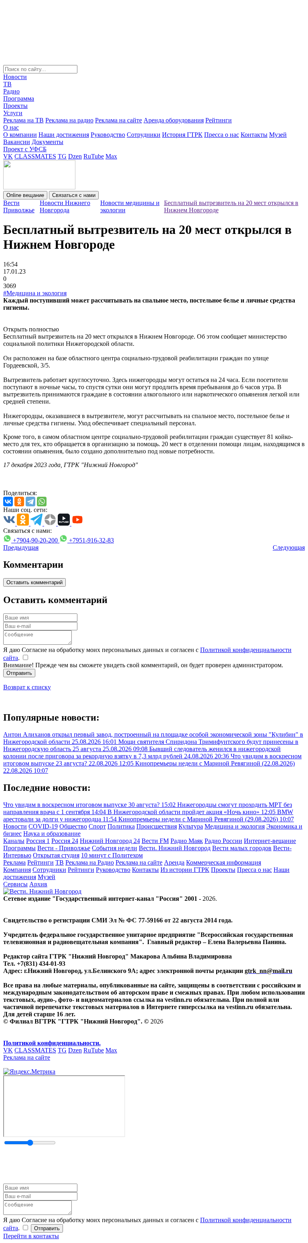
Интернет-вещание (270, 840)
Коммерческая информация (223, 862)
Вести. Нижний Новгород (175, 848)
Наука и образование (52, 833)
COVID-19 (43, 826)
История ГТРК (182, 134)
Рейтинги (218, 120)
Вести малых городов (242, 848)
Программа (18, 98)
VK (8, 156)
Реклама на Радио (89, 862)
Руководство (108, 134)
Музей (278, 134)
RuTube (93, 156)
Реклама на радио (69, 120)
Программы (19, 848)
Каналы (13, 840)
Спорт (97, 826)
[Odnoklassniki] (19, 501)
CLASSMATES (35, 156)
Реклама (14, 862)
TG (62, 156)
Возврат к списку (27, 687)
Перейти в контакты (31, 1236)
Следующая (289, 547)
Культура (190, 826)
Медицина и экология (235, 826)
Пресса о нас (221, 134)
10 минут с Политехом (112, 855)
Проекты (15, 105)
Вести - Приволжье (63, 848)
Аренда (174, 862)
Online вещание (25, 195)
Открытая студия (56, 855)
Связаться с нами (73, 195)
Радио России (223, 840)
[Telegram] (30, 501)
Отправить (19, 673)
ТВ (7, 84)
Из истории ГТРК (184, 869)
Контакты (254, 134)
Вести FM (155, 840)
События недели (114, 848)
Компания (17, 869)
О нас (11, 127)
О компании (20, 134)
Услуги (12, 113)
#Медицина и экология (35, 293)
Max (111, 156)
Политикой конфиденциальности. (52, 1043)
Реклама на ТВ (23, 120)
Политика (121, 826)
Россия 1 (38, 840)
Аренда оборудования (174, 120)
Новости (15, 76)
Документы (47, 141)
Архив (38, 884)
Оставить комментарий (34, 582)
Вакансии (16, 141)
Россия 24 (64, 840)
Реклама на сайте (118, 120)
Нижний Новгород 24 (110, 840)
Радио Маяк (186, 840)
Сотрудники (143, 134)
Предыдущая (20, 547)
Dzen (75, 156)
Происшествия (156, 826)
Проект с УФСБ (25, 149)
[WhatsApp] (42, 501)
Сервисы (15, 884)
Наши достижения (63, 134)
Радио (11, 91)
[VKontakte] (8, 501)
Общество (73, 826)
